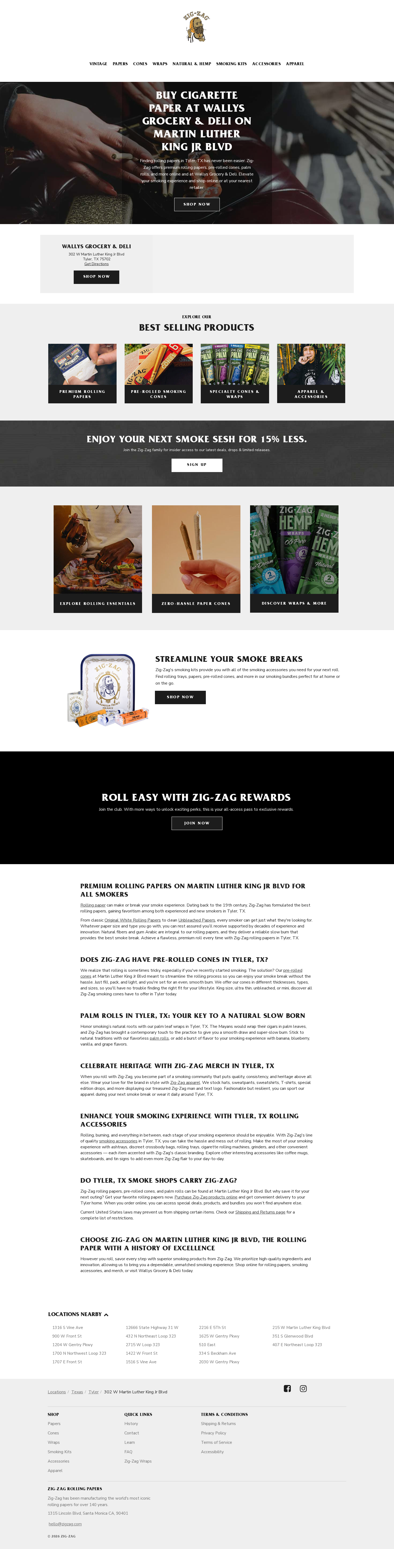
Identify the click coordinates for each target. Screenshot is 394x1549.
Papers (120, 64)
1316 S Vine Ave (67, 1327)
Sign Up (197, 465)
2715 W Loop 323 (143, 1344)
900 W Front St (67, 1336)
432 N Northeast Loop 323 (151, 1336)
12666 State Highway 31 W (152, 1327)
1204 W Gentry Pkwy (72, 1344)
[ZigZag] (197, 27)
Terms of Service (216, 1442)
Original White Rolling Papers (133, 920)
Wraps (160, 64)
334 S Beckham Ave (217, 1353)
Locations (57, 1392)
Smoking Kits (231, 64)
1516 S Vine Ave (141, 1362)
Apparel (295, 64)
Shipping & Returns (218, 1423)
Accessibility (212, 1452)
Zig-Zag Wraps (138, 1461)
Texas (77, 1392)
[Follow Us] (287, 1393)
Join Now (197, 824)
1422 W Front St (142, 1353)
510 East (207, 1344)
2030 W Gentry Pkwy (219, 1362)
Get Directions (96, 263)
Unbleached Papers (196, 920)
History (131, 1423)
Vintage (98, 64)
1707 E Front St (67, 1362)
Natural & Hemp (192, 64)
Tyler (93, 1392)
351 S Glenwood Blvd (292, 1336)
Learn (129, 1442)
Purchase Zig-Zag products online (205, 1197)
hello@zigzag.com (65, 1524)
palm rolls (159, 1038)
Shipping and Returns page (260, 1212)
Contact (131, 1433)
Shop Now (197, 205)
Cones (140, 64)
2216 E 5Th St (212, 1327)
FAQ (128, 1452)
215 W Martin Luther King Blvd (301, 1327)
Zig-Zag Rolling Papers (75, 1489)
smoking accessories (118, 1141)
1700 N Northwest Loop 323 (79, 1353)
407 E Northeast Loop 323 (297, 1344)
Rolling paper (93, 905)
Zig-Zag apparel (185, 1083)
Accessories (266, 64)
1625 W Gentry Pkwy (219, 1336)
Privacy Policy (213, 1433)
